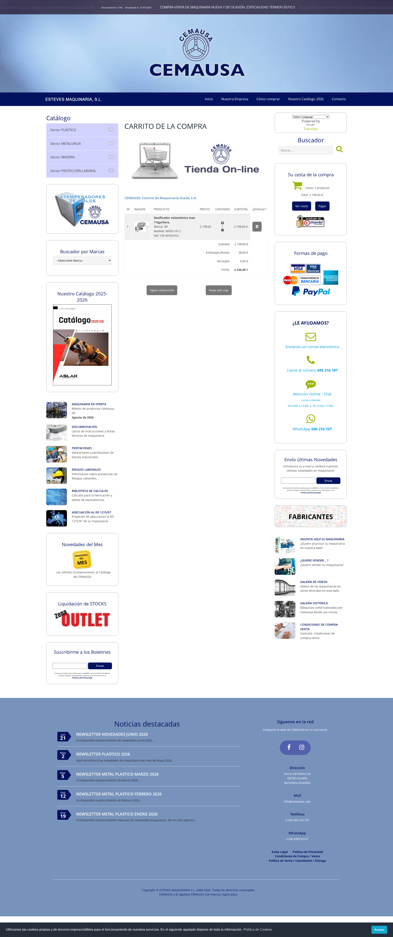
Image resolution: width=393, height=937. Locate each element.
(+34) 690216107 (297, 839)
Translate (311, 129)
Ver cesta (301, 206)
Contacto (339, 99)
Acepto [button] (379, 929)
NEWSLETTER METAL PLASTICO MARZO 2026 (117, 774)
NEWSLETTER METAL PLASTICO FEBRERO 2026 (119, 793)
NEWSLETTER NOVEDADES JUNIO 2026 (112, 734)
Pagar (322, 206)
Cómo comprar (268, 99)
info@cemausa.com (297, 801)
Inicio (209, 99)
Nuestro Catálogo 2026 (306, 99)
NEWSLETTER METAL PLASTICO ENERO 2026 (117, 814)
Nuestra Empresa (234, 99)
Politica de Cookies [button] (258, 929)
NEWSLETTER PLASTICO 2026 (103, 754)
